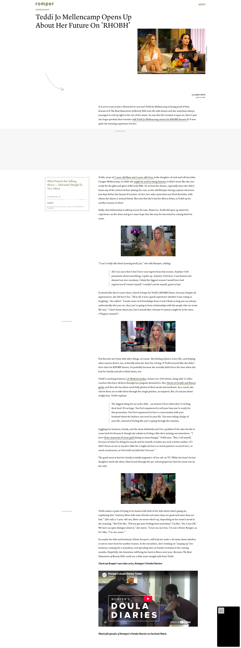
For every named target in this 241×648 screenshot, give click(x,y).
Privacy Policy (50, 208)
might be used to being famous (150, 181)
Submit (50, 203)
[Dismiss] (237, 608)
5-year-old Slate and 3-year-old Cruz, (134, 177)
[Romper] (45, 4)
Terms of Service (78, 206)
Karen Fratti (199, 95)
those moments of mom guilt (119, 437)
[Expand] (220, 608)
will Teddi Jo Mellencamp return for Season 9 (160, 119)
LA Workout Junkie (136, 378)
